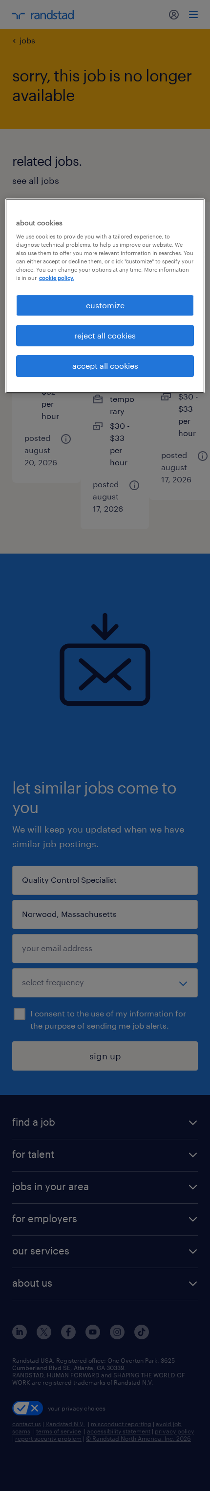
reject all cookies (105, 335)
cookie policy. (56, 278)
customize (105, 305)
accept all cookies (105, 365)
